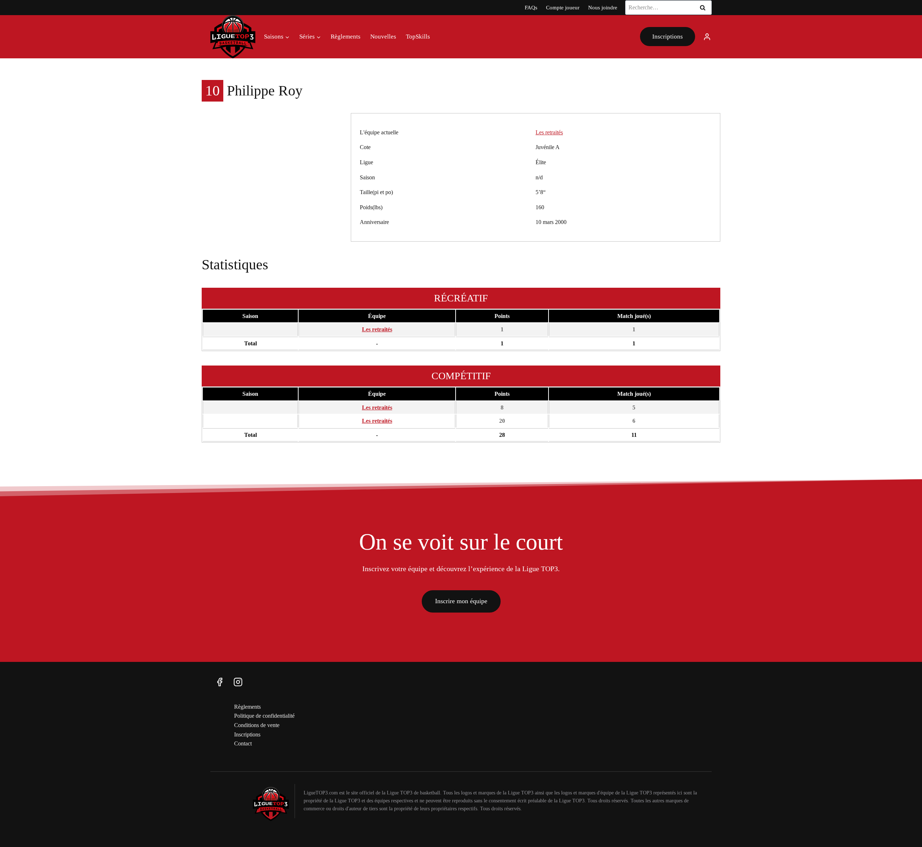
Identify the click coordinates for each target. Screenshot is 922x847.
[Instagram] (238, 682)
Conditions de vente (256, 725)
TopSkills (418, 36)
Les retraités (549, 132)
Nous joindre (602, 7)
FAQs (531, 7)
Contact (243, 743)
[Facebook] (219, 682)
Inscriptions (667, 36)
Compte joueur (562, 7)
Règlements (346, 36)
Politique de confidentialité (264, 716)
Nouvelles (383, 36)
